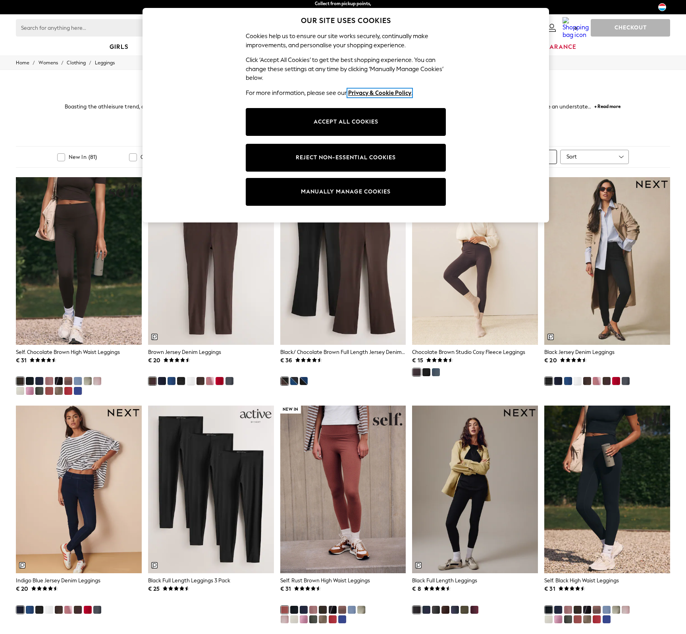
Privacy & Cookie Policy (379, 93)
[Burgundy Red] (474, 610)
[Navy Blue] (39, 381)
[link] (552, 28)
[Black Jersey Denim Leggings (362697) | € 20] (607, 261)
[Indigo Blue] (162, 381)
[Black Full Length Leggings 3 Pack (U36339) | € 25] (211, 489)
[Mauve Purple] (49, 381)
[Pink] (30, 391)
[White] (191, 381)
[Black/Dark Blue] (304, 381)
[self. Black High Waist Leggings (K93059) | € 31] (607, 489)
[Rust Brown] (49, 391)
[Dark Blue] (171, 381)
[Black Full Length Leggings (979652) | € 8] (475, 489)
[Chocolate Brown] (20, 381)
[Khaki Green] (464, 610)
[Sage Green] (88, 381)
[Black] (30, 381)
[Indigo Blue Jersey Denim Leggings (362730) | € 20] (79, 489)
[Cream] (20, 391)
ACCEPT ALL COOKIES (346, 121)
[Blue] (78, 381)
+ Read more (607, 105)
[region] (346, 115)
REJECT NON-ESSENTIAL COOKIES (346, 157)
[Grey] (39, 391)
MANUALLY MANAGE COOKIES (346, 191)
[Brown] (152, 381)
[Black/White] (59, 381)
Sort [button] (572, 156)
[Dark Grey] (436, 610)
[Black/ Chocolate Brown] (285, 381)
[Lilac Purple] (97, 381)
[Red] (68, 391)
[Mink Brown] (59, 391)
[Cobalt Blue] (78, 391)
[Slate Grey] (455, 610)
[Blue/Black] (294, 381)
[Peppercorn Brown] (68, 381)
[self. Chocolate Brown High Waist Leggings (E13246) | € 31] (79, 261)
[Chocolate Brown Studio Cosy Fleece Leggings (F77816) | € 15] (475, 261)
